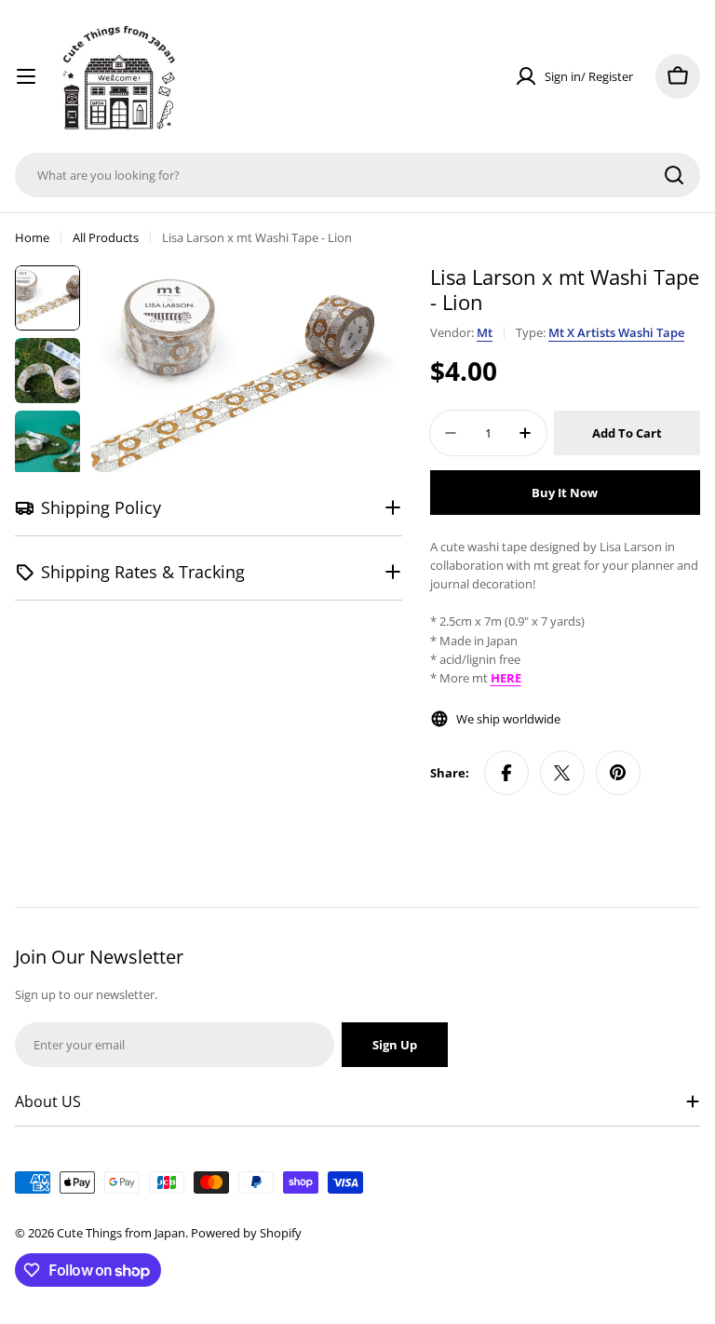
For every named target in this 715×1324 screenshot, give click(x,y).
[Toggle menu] (26, 76)
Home (32, 237)
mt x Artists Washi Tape (616, 332)
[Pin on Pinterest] (618, 772)
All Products (106, 237)
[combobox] (357, 175)
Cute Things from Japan (121, 1232)
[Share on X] (562, 772)
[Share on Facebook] (506, 772)
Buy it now (565, 492)
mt (484, 332)
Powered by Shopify (246, 1232)
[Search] (674, 175)
